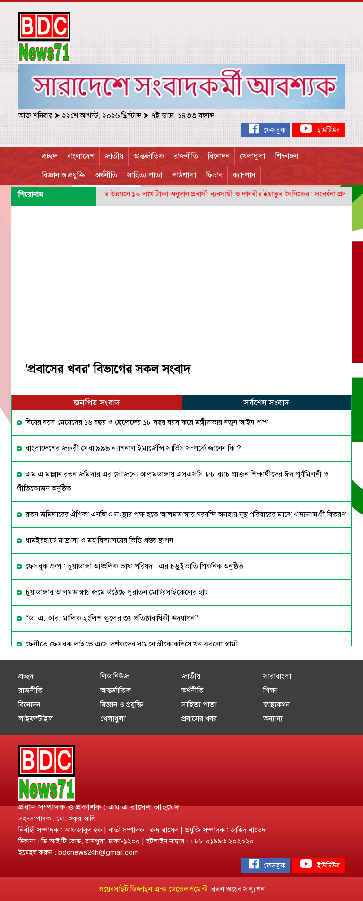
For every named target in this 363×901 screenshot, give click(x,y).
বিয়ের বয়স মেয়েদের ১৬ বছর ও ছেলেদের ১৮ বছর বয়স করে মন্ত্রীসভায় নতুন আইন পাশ (146, 422)
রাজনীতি (186, 156)
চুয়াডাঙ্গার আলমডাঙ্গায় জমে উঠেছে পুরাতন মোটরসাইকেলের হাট (116, 592)
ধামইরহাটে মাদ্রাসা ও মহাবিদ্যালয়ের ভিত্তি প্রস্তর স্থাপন (98, 540)
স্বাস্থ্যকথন (276, 704)
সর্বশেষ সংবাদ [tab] (266, 402)
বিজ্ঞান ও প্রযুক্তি (63, 175)
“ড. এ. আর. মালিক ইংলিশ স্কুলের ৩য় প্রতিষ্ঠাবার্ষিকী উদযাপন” (111, 618)
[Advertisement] (181, 277)
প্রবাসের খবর (199, 719)
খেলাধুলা (252, 156)
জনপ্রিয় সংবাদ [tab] (97, 402)
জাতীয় (113, 156)
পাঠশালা (184, 175)
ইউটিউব (327, 130)
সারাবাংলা (277, 676)
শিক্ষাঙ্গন (286, 156)
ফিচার (214, 175)
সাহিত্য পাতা (144, 175)
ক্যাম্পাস (244, 175)
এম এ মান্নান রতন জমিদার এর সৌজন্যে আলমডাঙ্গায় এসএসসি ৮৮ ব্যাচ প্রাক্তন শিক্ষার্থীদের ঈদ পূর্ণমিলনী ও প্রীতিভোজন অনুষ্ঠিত (173, 481)
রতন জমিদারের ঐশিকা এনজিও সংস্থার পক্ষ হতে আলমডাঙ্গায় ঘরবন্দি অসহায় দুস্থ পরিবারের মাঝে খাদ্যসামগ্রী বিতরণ (185, 514)
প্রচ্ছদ (49, 156)
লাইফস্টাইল (35, 719)
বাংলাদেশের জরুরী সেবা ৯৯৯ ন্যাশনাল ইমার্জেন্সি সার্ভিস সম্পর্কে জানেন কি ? (132, 448)
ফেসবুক (273, 130)
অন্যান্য (273, 719)
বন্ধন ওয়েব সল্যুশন (238, 889)
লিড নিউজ (114, 676)
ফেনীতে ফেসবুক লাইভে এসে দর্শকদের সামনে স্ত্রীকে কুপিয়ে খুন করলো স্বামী (131, 644)
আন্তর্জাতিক (148, 156)
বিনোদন (219, 156)
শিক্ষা (270, 690)
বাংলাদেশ (81, 156)
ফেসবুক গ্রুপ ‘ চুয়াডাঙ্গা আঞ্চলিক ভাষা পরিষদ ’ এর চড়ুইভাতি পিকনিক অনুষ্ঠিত (133, 566)
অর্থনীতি (106, 175)
